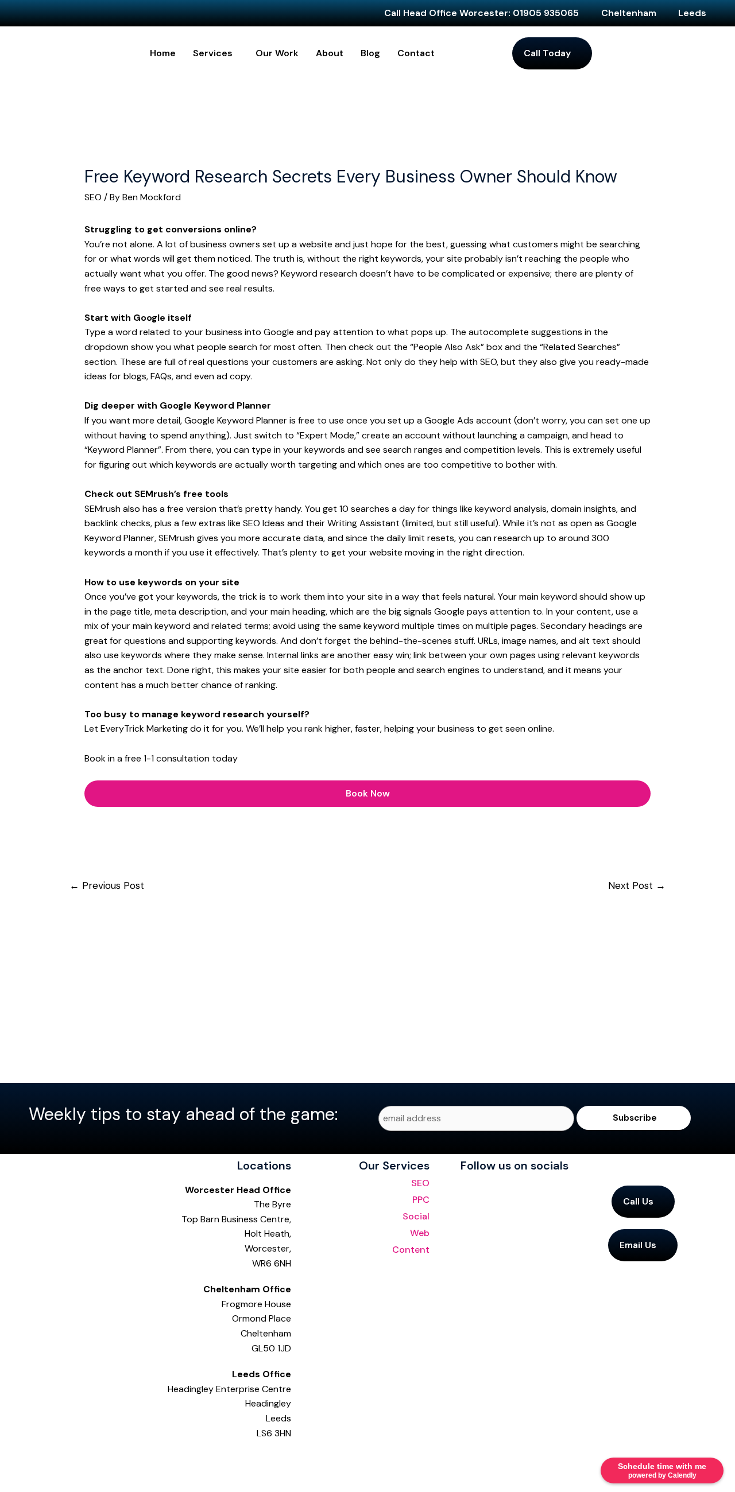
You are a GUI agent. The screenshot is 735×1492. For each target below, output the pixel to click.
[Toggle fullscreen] (36, 1457)
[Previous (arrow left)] (11, 1480)
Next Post (637, 885)
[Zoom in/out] (11, 1457)
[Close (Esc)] (87, 1457)
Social (416, 1216)
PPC (421, 1200)
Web (420, 1233)
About (329, 53)
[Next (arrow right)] (36, 1480)
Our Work (277, 53)
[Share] (62, 1457)
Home (163, 53)
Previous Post (106, 885)
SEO (93, 197)
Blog (370, 53)
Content (411, 1250)
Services (213, 53)
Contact (416, 53)
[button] (215, 53)
